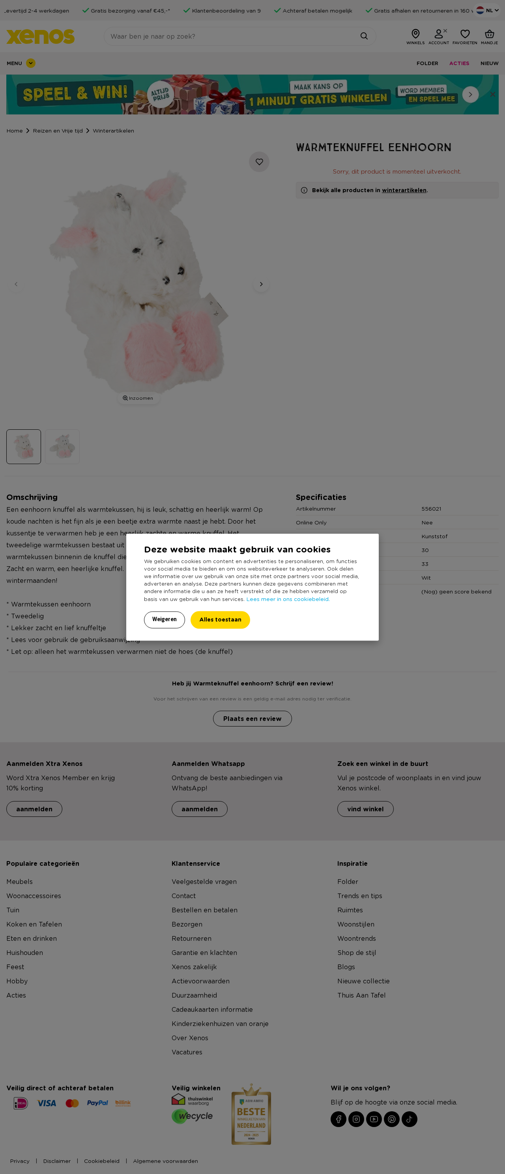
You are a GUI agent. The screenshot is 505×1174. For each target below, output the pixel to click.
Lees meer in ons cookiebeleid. (288, 598)
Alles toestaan (220, 619)
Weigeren (164, 619)
